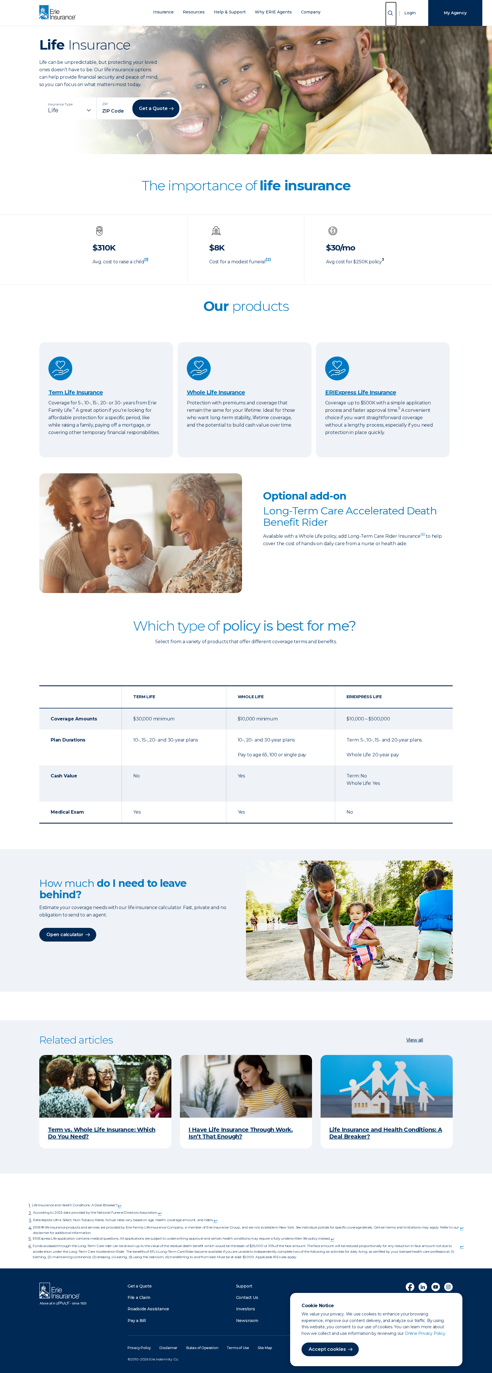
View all (414, 1040)
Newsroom (247, 1320)
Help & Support (230, 12)
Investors (245, 1308)
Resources (194, 12)
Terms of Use (238, 1348)
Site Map (265, 1348)
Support (244, 1286)
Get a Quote (140, 1286)
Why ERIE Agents (273, 12)
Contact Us (247, 1297)
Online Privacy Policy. (425, 1333)
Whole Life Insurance (216, 392)
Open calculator (64, 934)
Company (311, 12)
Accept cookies (327, 1349)
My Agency (455, 12)
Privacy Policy (139, 1348)
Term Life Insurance (75, 392)
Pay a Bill (137, 1320)
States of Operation (202, 1348)
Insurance (163, 12)
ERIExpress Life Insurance (360, 392)
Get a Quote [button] (153, 108)
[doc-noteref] (146, 261)
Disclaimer (168, 1348)
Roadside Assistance (148, 1308)
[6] (423, 534)
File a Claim (139, 1297)
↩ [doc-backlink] (119, 1206)
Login (410, 12)
